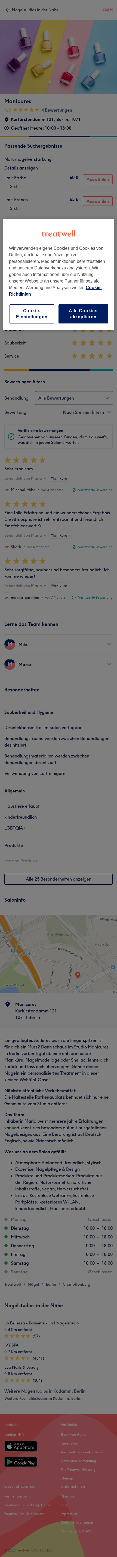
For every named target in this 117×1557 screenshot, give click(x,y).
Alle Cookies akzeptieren (83, 313)
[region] (58, 275)
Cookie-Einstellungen (31, 313)
